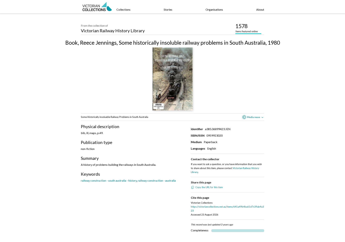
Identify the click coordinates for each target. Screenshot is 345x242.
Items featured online (246, 28)
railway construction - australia (157, 180)
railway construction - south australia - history (109, 180)
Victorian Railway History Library (113, 30)
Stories (168, 9)
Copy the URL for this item (209, 187)
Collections (123, 9)
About (260, 9)
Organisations (214, 9)
